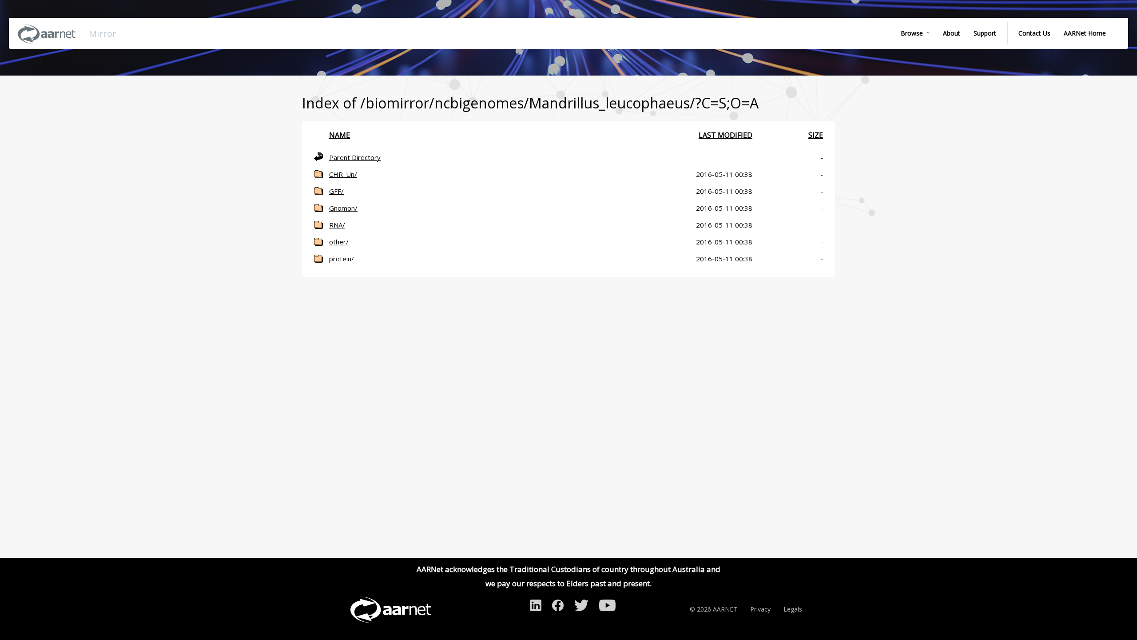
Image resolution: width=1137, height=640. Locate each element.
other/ (339, 241)
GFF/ (336, 191)
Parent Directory (355, 157)
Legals (792, 609)
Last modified (725, 135)
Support (985, 33)
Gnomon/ (343, 208)
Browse (912, 33)
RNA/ (337, 224)
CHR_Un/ (343, 174)
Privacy (760, 609)
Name (339, 135)
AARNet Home (1085, 33)
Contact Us (1034, 33)
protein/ (341, 258)
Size (815, 135)
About (951, 33)
